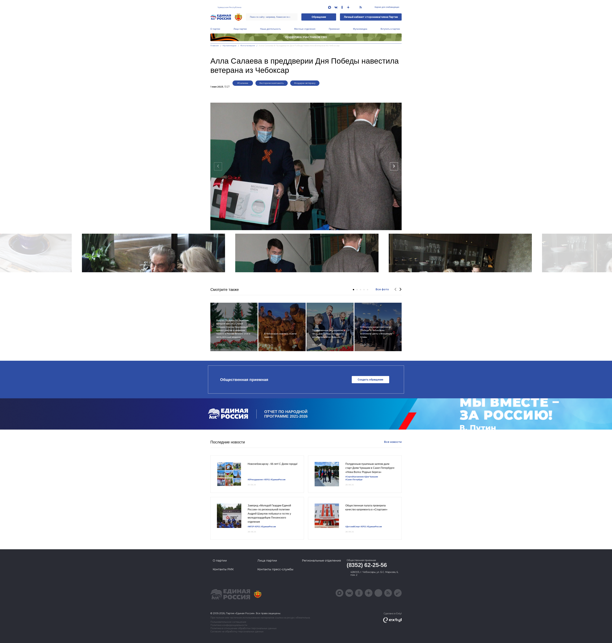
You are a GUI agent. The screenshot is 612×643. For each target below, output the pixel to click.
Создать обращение (370, 379)
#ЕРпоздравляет (256, 480)
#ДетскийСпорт (352, 527)
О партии (215, 29)
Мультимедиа (360, 29)
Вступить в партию (390, 29)
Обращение (319, 16)
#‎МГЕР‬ (251, 527)
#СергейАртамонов (354, 477)
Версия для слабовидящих (386, 7)
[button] (353, 289)
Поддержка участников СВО (306, 37)
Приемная (334, 29)
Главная (214, 45)
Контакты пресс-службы (275, 569)
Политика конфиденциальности (228, 625)
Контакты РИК (223, 569)
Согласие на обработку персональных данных (236, 631)
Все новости (393, 441)
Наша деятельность (270, 29)
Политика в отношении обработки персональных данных (243, 628)
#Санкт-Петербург (354, 480)
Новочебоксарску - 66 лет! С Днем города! (272, 464)
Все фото (382, 289)
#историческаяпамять (271, 83)
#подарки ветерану (304, 83)
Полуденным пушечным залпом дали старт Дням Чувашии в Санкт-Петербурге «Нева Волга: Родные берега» (369, 468)
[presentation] (218, 166)
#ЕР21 (267, 480)
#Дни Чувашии (371, 477)
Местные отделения (304, 29)
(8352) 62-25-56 (367, 565)
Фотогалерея (247, 45)
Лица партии (240, 29)
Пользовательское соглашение (228, 622)
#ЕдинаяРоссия (277, 480)
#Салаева (242, 83)
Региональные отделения (321, 560)
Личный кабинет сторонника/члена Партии (371, 16)
